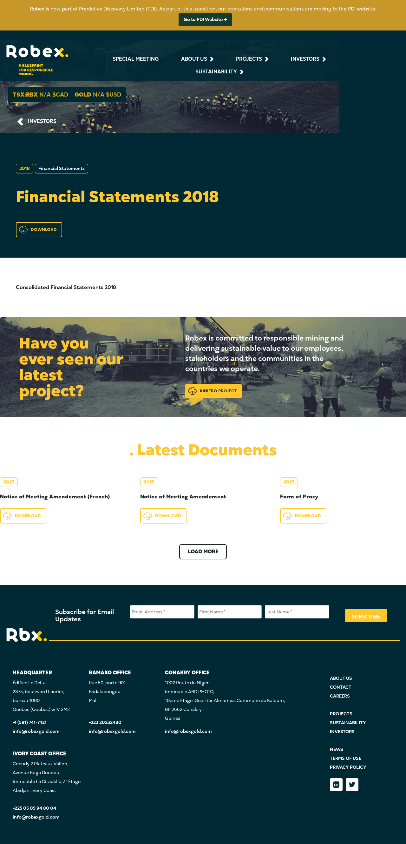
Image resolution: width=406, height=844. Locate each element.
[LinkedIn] (336, 784)
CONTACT (340, 687)
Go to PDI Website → (205, 20)
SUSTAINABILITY (348, 723)
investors (305, 59)
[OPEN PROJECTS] (266, 59)
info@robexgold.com (36, 731)
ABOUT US (341, 678)
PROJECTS (341, 714)
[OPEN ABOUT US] (211, 59)
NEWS (336, 749)
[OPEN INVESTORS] (323, 59)
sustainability (216, 71)
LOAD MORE (203, 551)
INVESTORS (42, 121)
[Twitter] (352, 784)
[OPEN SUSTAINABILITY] (241, 72)
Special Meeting (136, 59)
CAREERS (340, 696)
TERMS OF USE (345, 758)
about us (194, 59)
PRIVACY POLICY (348, 767)
